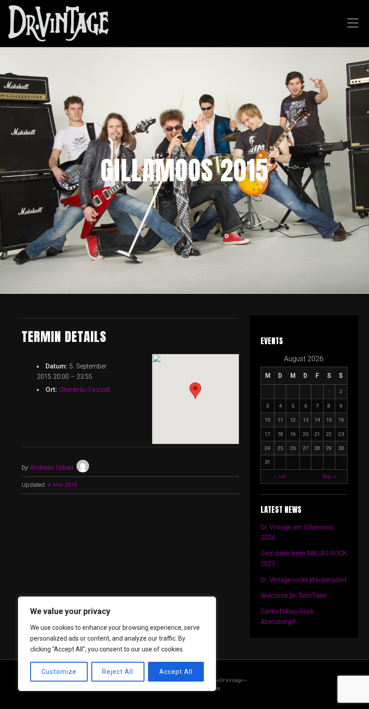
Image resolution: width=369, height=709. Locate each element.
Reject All (117, 671)
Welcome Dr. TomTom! (294, 596)
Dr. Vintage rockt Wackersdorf (303, 580)
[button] (195, 391)
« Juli (280, 476)
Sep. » (329, 476)
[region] (117, 644)
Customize (58, 671)
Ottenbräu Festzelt (84, 390)
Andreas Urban (51, 467)
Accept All (176, 671)
